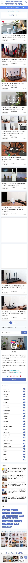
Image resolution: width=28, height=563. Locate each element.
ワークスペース (6, 389)
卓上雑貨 (6, 416)
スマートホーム (18, 521)
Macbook (6, 394)
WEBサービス (5, 454)
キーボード (6, 405)
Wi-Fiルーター (18, 11)
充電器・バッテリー (8, 446)
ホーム (8, 11)
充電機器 (16, 523)
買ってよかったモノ (8, 426)
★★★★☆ (15, 515)
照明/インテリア (7, 413)
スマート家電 (6, 437)
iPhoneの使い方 (6, 510)
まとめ (3, 518)
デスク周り (6, 421)
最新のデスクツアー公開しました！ (14, 7)
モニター (6, 402)
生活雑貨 (4, 451)
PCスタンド (13, 513)
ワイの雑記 (5, 459)
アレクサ (9, 518)
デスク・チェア (7, 391)
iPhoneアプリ (14, 510)
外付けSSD (7, 399)
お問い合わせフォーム (14, 370)
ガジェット (13, 11)
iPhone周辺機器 (6, 513)
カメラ (5, 429)
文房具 (6, 418)
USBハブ (6, 396)
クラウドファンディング (7, 521)
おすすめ (21, 515)
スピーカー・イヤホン (8, 440)
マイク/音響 (6, 407)
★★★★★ (8, 515)
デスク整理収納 (7, 410)
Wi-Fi (3, 515)
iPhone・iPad (7, 443)
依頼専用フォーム (17, 372)
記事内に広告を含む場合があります (9, 327)
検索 (25, 332)
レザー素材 (4, 523)
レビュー (11, 523)
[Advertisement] (14, 230)
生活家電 (4, 449)
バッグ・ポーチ (7, 435)
